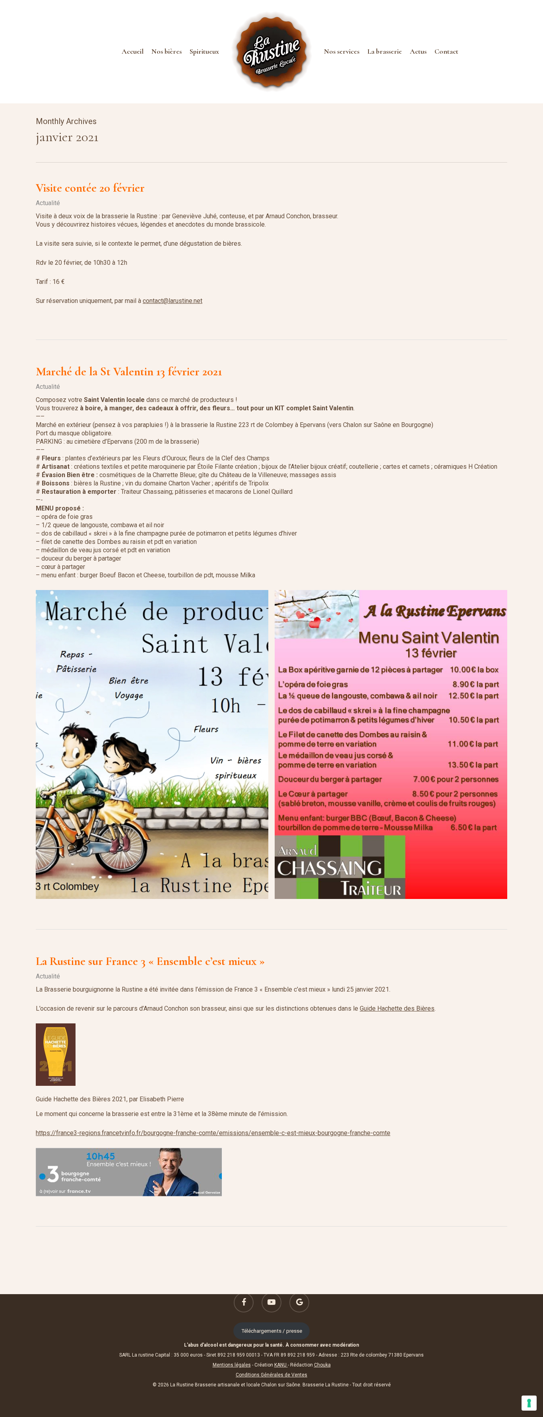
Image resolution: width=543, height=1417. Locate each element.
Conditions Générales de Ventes (271, 1375)
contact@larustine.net (172, 301)
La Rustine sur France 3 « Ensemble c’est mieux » (150, 961)
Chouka (322, 1365)
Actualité (48, 203)
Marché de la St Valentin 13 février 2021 (129, 371)
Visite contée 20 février (90, 188)
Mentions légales (232, 1365)
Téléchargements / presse (271, 1331)
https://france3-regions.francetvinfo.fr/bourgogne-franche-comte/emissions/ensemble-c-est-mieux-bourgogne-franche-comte (213, 1133)
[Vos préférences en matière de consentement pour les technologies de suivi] (529, 1403)
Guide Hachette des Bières (397, 1008)
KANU (281, 1365)
